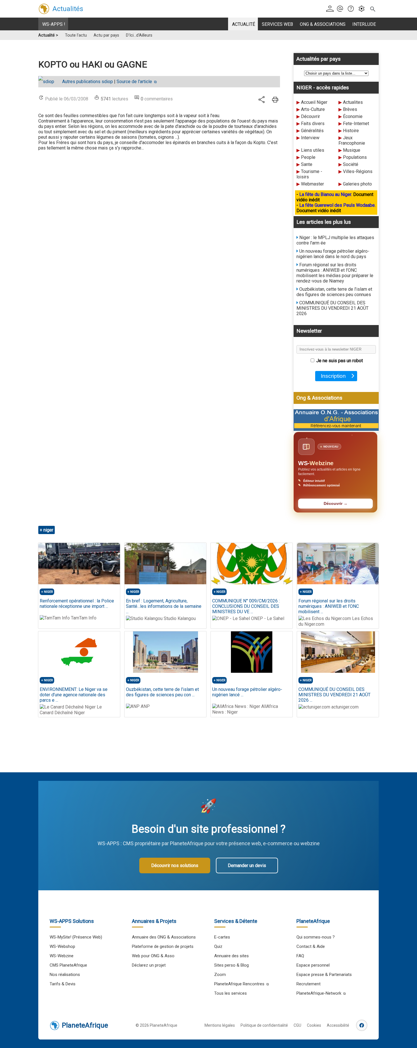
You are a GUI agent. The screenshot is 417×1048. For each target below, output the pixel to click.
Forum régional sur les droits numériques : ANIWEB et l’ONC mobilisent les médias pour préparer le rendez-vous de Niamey (334, 273)
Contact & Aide (310, 946)
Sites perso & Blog (231, 965)
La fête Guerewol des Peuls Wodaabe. (337, 205)
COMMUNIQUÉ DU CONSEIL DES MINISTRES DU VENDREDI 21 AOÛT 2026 (332, 308)
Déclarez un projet (149, 965)
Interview (310, 137)
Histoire (351, 130)
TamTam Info (83, 618)
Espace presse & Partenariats (324, 974)
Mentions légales (220, 1025)
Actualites (353, 102)
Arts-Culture (313, 109)
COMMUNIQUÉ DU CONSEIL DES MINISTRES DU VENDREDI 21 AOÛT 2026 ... (334, 695)
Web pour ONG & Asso (153, 955)
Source (134, 81)
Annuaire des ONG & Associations (164, 937)
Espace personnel (313, 965)
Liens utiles (312, 150)
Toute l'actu (76, 35)
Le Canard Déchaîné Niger (71, 709)
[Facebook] (361, 1025)
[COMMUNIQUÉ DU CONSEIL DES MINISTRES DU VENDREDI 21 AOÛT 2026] (338, 652)
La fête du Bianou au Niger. (326, 194)
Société (350, 164)
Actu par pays (106, 35)
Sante (306, 164)
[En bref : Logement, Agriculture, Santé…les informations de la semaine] (165, 563)
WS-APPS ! (53, 24)
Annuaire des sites (231, 955)
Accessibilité (338, 1025)
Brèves (350, 109)
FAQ (300, 955)
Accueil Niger (314, 102)
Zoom (220, 974)
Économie (353, 116)
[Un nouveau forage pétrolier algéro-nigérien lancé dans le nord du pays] (251, 652)
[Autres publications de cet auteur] (49, 81)
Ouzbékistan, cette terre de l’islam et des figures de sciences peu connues (334, 291)
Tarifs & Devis (62, 983)
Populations (355, 157)
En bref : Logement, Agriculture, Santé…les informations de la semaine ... (163, 606)
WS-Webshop (62, 946)
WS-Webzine (61, 955)
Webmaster (312, 184)
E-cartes (222, 937)
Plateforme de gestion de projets (162, 946)
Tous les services (230, 993)
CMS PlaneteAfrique (68, 965)
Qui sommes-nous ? (315, 937)
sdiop (87, 81)
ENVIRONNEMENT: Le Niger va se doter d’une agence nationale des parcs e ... (74, 695)
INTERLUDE (364, 24)
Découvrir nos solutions (174, 865)
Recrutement (308, 983)
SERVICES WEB (277, 24)
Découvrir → (336, 503)
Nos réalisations (65, 974)
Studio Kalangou (179, 618)
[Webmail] (341, 9)
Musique (351, 150)
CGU (297, 1025)
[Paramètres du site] (363, 9)
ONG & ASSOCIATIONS (323, 24)
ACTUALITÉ (243, 24)
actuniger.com (344, 707)
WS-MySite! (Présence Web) (76, 937)
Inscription (335, 376)
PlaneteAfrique (85, 1025)
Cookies (314, 1025)
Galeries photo (357, 184)
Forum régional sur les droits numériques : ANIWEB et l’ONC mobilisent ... (328, 606)
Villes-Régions (357, 171)
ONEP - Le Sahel (267, 618)
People (308, 157)
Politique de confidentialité (264, 1025)
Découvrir (310, 116)
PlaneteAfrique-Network (318, 993)
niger (48, 530)
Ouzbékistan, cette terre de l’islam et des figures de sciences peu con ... (162, 692)
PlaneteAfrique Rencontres (239, 983)
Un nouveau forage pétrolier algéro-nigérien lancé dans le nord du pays (332, 253)
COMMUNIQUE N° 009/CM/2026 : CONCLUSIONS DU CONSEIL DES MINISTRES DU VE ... (246, 606)
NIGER (48, 592)
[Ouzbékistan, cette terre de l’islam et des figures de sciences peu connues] (165, 652)
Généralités (312, 130)
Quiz (218, 946)
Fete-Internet (356, 123)
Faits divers (313, 123)
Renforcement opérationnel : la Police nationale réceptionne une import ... (77, 603)
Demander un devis (247, 865)
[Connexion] (331, 9)
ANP (145, 706)
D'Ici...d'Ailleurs (139, 35)
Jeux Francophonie (351, 140)
